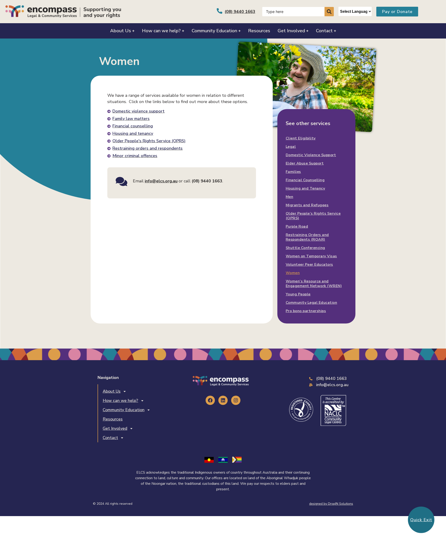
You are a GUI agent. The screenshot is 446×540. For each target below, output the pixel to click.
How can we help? (120, 400)
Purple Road (297, 226)
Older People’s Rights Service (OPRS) (313, 216)
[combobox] (293, 11)
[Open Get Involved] (307, 30)
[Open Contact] (335, 30)
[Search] (329, 11)
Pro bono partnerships (306, 311)
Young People (298, 294)
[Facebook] (210, 400)
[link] (161, 181)
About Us (112, 391)
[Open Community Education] (239, 30)
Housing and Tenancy (305, 188)
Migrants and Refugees (307, 205)
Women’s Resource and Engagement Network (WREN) (314, 283)
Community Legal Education (311, 302)
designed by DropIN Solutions (331, 503)
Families (293, 171)
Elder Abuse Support (305, 163)
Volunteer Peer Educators (309, 264)
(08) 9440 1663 (240, 11)
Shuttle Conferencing (305, 247)
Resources (113, 419)
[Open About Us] (133, 30)
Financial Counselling (305, 180)
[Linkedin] (223, 400)
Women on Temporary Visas (311, 256)
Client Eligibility (301, 138)
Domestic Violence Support (311, 155)
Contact (110, 437)
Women (293, 272)
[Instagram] (235, 400)
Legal (291, 146)
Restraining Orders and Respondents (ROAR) (307, 237)
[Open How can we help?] (183, 30)
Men (289, 196)
